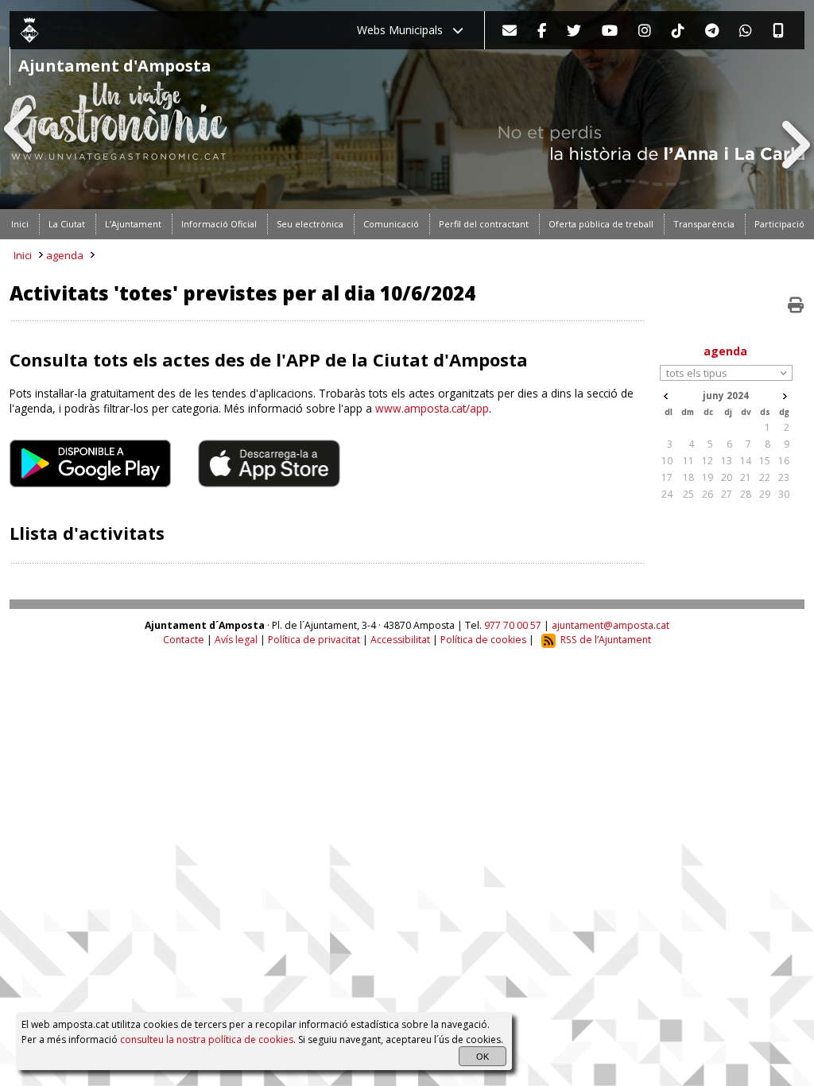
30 (783, 494)
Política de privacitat (314, 639)
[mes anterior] (666, 396)
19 (707, 477)
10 (667, 460)
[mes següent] (785, 396)
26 (707, 494)
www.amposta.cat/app (432, 408)
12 (707, 460)
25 (688, 494)
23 (783, 477)
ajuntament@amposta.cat (610, 625)
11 (688, 460)
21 (745, 477)
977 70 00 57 (512, 625)
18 (688, 477)
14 (745, 460)
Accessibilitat (400, 639)
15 (764, 460)
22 (764, 477)
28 (745, 494)
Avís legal (236, 639)
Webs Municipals (404, 30)
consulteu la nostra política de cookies (206, 1039)
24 (667, 494)
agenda (64, 255)
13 (726, 460)
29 (764, 494)
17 (667, 477)
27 (726, 494)
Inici (23, 255)
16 (783, 460)
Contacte (183, 639)
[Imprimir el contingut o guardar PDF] (796, 305)
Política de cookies (483, 639)
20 (726, 477)
